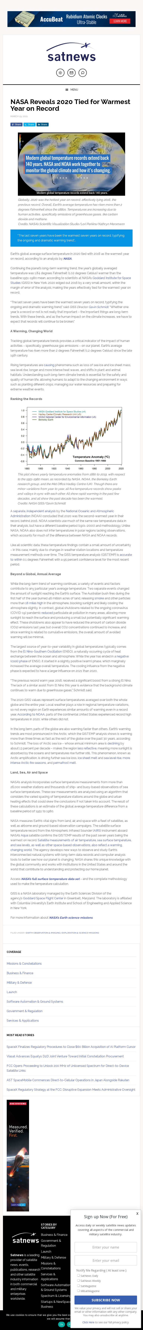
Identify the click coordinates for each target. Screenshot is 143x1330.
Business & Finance (20, 973)
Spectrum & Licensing (56, 1296)
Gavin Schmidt (98, 307)
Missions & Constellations (24, 963)
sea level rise (112, 758)
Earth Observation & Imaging (43, 933)
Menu (74, 89)
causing (49, 365)
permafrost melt (64, 763)
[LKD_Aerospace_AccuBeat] (71, 25)
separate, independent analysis (34, 511)
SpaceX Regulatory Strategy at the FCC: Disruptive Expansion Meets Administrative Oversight (71, 1089)
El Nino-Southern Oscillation (42, 651)
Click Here (88, 1322)
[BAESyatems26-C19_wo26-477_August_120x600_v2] (18, 1209)
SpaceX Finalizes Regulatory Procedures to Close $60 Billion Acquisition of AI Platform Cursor (71, 1047)
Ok (61, 1324)
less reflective (87, 748)
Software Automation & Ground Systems (35, 1001)
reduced (47, 613)
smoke (99, 598)
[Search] (83, 73)
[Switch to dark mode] (60, 73)
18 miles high (34, 603)
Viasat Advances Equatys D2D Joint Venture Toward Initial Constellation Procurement (65, 1056)
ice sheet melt (87, 758)
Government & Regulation (24, 1011)
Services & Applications (23, 1020)
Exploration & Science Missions (80, 933)
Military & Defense (19, 982)
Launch (12, 992)
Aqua (24, 835)
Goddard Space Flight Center (43, 898)
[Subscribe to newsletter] (71, 73)
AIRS (97, 830)
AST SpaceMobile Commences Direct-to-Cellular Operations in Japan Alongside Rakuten (68, 1080)
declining (113, 743)
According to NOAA (31, 714)
